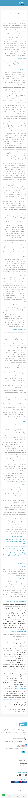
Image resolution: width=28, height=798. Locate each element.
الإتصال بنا (25, 768)
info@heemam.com (22, 790)
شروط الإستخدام (23, 763)
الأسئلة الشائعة (23, 766)
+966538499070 (23, 788)
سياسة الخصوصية (23, 761)
